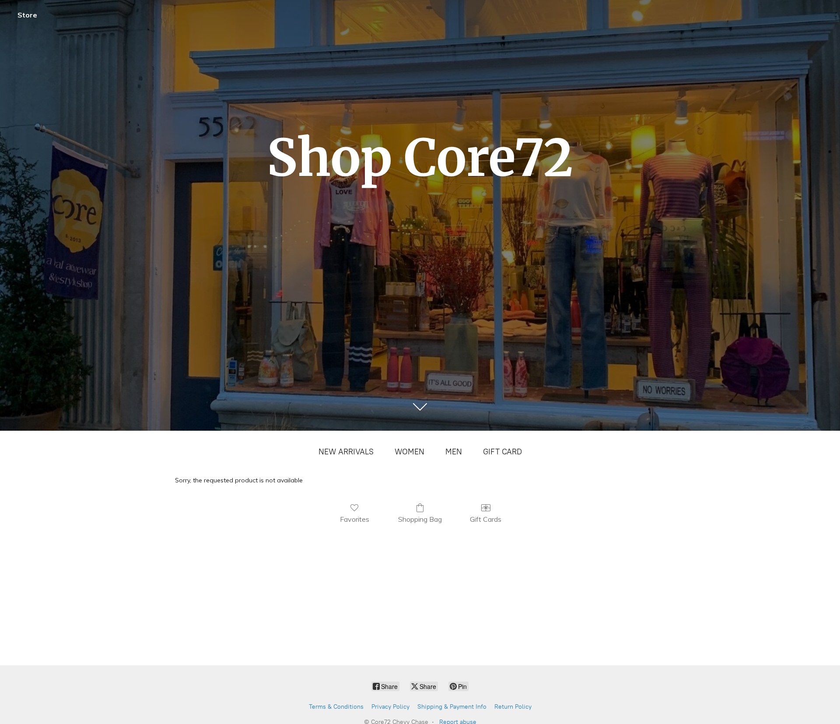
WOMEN (409, 452)
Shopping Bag (420, 519)
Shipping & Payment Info (451, 706)
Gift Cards (485, 519)
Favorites (354, 519)
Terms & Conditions (336, 706)
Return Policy (513, 706)
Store (27, 15)
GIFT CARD (502, 452)
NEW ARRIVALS (346, 452)
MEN (453, 452)
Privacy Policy (390, 706)
